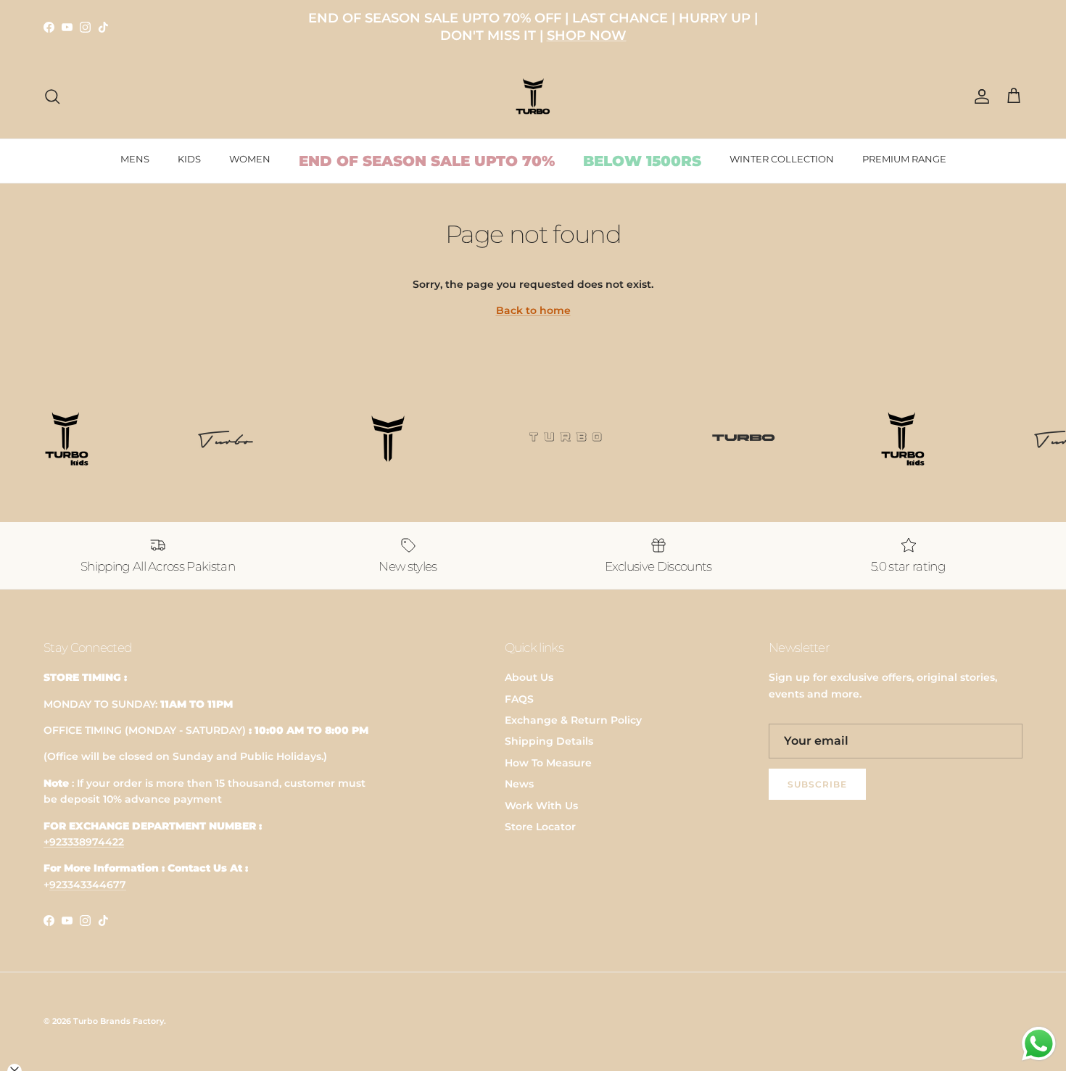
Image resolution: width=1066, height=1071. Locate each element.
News (519, 783)
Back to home (533, 310)
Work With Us (541, 805)
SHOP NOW (587, 36)
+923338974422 (84, 841)
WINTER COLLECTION (782, 159)
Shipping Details (549, 741)
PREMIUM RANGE (904, 159)
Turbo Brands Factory (118, 1021)
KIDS (189, 159)
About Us (529, 677)
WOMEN (249, 159)
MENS (134, 159)
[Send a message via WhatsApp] (1039, 1044)
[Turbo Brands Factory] (533, 97)
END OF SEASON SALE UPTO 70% (427, 161)
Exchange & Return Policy (573, 720)
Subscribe (817, 784)
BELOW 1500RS (642, 161)
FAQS (519, 699)
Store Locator (540, 826)
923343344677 (87, 884)
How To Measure (548, 762)
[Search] (52, 96)
